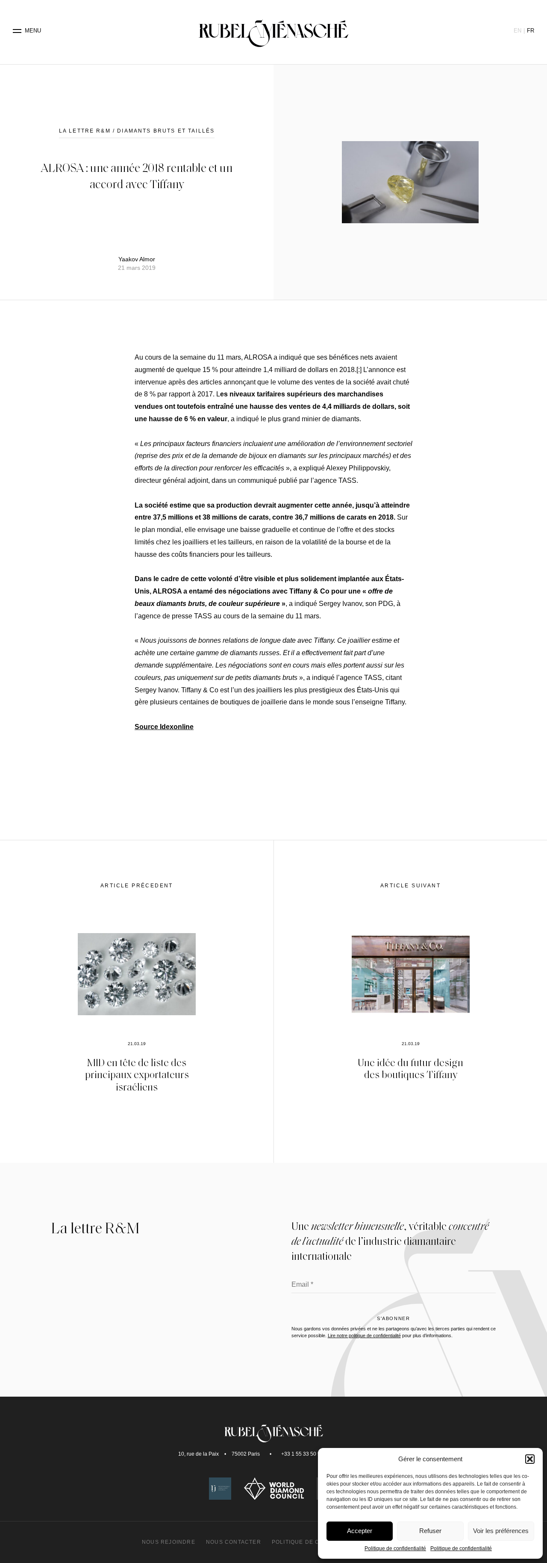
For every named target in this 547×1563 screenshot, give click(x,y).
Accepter (359, 1530)
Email (302, 1284)
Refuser (430, 1530)
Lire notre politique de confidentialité (364, 1335)
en (517, 30)
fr (530, 30)
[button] (530, 1459)
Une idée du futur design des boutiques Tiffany (410, 1068)
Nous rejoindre (168, 1542)
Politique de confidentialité (395, 1548)
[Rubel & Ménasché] (273, 31)
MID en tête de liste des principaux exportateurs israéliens (137, 1074)
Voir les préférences (501, 1530)
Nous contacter (233, 1542)
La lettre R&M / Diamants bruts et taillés (137, 131)
